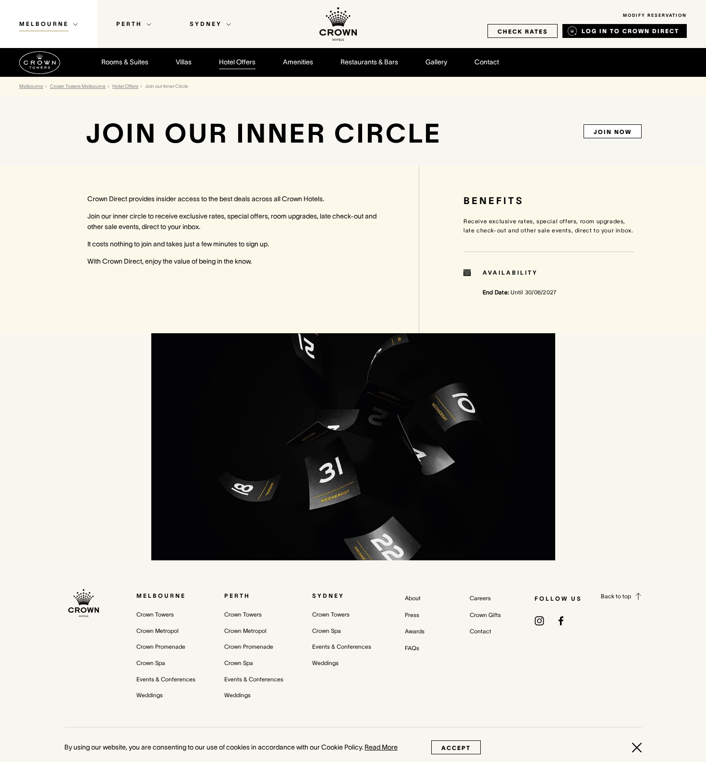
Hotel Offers (237, 62)
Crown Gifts (485, 615)
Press (412, 615)
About (413, 598)
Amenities (298, 62)
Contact (487, 62)
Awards (415, 631)
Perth (237, 596)
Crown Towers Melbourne (78, 86)
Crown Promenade (160, 646)
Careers (480, 598)
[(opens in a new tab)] (539, 620)
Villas (184, 62)
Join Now (613, 132)
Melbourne (31, 86)
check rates (523, 31)
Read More (381, 747)
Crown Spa (150, 663)
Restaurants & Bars (369, 62)
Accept (456, 748)
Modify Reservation (655, 15)
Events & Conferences (165, 679)
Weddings (149, 695)
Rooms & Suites (124, 62)
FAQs (412, 648)
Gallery (436, 62)
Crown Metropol (157, 631)
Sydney (328, 596)
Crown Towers (155, 614)
